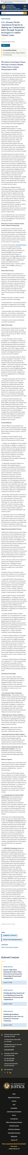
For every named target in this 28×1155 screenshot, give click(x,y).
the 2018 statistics (21, 245)
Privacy (14, 1115)
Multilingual (14, 1136)
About (14, 1094)
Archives (14, 1101)
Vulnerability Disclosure (14, 1133)
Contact (13, 1148)
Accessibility (14, 1108)
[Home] (10, 9)
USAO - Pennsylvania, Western (9, 947)
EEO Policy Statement (14, 1129)
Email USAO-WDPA (9, 1049)
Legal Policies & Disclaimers (14, 1111)
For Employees (14, 1118)
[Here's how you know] (14, 2)
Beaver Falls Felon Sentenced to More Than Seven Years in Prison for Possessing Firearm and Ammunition (12, 974)
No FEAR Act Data (14, 1125)
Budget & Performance (14, 1097)
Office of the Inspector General (14, 1122)
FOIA (14, 1104)
